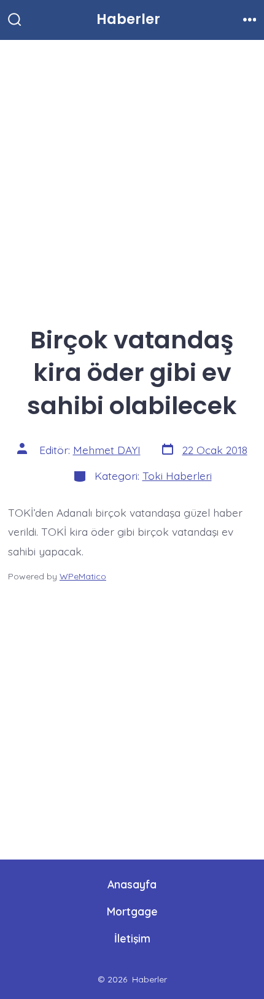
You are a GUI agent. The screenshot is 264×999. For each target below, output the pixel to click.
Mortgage (132, 911)
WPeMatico (83, 576)
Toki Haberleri (177, 475)
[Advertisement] (132, 177)
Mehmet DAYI (107, 449)
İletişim (132, 938)
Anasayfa (132, 884)
